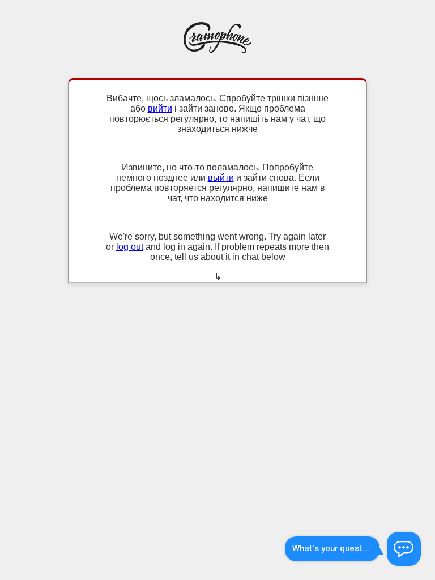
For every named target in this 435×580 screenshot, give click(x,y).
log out (129, 246)
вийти (160, 108)
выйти (221, 177)
